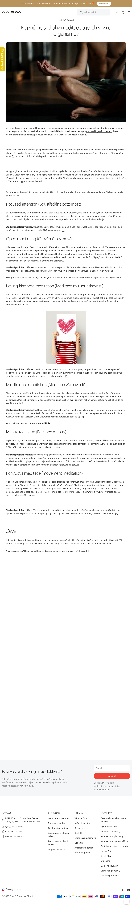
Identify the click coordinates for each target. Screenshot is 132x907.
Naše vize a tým (82, 823)
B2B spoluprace (82, 853)
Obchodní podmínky (58, 828)
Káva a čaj (106, 851)
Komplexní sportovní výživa (114, 841)
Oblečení (105, 861)
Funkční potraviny (109, 876)
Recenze (79, 828)
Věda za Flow (81, 818)
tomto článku (44, 424)
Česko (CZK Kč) (13, 890)
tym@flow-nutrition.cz (16, 827)
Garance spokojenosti (58, 818)
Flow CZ (14, 896)
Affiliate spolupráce (84, 848)
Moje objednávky (56, 850)
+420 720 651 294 (13, 832)
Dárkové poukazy (109, 866)
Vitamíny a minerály (110, 832)
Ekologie (79, 843)
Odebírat (112, 776)
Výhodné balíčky (109, 827)
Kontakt (78, 833)
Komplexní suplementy (112, 836)
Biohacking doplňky (110, 871)
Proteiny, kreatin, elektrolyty (114, 846)
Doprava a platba (56, 823)
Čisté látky (106, 856)
